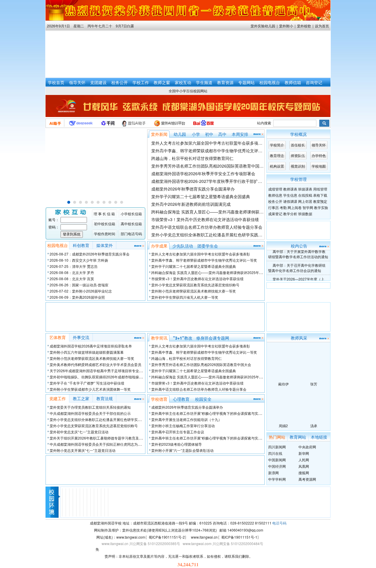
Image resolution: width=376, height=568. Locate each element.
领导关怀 (77, 82)
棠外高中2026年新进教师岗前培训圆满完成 (191, 204)
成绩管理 (275, 188)
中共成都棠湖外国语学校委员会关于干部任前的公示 (90, 413)
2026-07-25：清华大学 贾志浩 (74, 266)
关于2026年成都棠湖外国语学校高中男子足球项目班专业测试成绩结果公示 (108, 370)
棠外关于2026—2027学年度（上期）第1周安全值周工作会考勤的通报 (297, 280)
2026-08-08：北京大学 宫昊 (72, 278)
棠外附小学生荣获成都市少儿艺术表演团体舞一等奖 (90, 389)
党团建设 (98, 82)
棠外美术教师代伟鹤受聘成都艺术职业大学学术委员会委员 (95, 364)
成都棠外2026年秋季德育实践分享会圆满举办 (193, 189)
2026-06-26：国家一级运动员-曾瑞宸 (79, 284)
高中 (222, 134)
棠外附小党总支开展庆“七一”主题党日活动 (82, 450)
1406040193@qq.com (245, 529)
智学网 (308, 207)
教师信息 (275, 195)
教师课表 (290, 188)
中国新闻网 (277, 459)
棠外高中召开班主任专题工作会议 (177, 431)
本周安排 (240, 134)
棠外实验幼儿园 (263, 25)
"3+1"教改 (182, 338)
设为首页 (322, 25)
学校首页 (56, 82)
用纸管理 (320, 188)
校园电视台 (269, 82)
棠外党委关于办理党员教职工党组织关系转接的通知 (90, 407)
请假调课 (290, 201)
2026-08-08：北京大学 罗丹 (72, 272)
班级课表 (305, 188)
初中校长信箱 (104, 223)
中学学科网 (277, 479)
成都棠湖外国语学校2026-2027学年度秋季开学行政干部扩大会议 (210, 181)
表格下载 (320, 195)
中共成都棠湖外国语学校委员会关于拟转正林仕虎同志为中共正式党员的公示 (109, 444)
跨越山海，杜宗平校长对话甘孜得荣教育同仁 (192, 158)
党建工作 (57, 398)
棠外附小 (286, 25)
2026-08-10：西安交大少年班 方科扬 (79, 260)
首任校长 (298, 144)
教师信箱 (293, 82)
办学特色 (319, 155)
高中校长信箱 (131, 223)
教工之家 (81, 398)
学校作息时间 (104, 233)
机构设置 (277, 165)
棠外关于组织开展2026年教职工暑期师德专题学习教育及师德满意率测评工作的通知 (115, 437)
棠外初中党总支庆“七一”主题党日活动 (79, 431)
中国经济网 (277, 466)
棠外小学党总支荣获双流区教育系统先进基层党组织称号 (195, 284)
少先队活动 (182, 246)
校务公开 (119, 82)
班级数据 (305, 213)
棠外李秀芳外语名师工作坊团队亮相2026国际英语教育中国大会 (209, 166)
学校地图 (319, 165)
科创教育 (81, 245)
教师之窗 (162, 82)
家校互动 (183, 82)
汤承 (313, 425)
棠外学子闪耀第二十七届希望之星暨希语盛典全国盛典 (200, 196)
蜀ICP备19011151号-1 (239, 536)
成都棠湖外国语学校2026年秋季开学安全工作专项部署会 (203, 173)
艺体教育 (57, 337)
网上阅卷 (295, 207)
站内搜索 (264, 122)
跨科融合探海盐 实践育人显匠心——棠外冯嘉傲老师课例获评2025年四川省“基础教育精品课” (236, 212)
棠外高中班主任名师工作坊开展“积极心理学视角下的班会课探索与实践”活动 (210, 437)
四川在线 (275, 453)
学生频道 (204, 82)
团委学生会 (207, 246)
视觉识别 (298, 165)
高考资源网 (307, 479)
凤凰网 (303, 466)
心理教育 (181, 399)
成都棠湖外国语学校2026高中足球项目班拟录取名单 (91, 345)
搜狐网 (303, 472)
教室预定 (320, 201)
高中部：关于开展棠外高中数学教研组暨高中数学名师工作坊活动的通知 (298, 252)
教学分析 (290, 213)
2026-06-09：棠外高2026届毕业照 (77, 297)
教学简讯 (159, 338)
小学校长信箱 (131, 213)
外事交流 (81, 337)
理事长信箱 (105, 213)
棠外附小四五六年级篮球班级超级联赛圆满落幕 (87, 352)
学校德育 (159, 399)
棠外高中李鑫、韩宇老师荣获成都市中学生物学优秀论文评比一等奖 (213, 150)
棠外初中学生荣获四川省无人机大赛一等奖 (184, 297)
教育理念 (277, 155)
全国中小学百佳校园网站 (188, 90)
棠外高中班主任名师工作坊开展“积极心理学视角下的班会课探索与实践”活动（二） (216, 413)
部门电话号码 (131, 233)
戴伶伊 (283, 383)
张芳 (313, 383)
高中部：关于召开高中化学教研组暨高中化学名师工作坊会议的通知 (296, 266)
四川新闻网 (277, 446)
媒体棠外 (104, 245)
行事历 (273, 207)
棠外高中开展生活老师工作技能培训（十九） (186, 419)
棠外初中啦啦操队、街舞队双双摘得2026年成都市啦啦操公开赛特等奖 (105, 376)
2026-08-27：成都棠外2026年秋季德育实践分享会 (90, 253)
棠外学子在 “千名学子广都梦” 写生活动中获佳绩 (87, 382)
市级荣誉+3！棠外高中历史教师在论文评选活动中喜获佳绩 (205, 219)
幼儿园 (180, 134)
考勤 (283, 207)
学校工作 (140, 82)
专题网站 (246, 82)
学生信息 (290, 195)
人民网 (303, 459)
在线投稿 (305, 195)
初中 (209, 134)
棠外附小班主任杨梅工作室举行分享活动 (183, 425)
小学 (196, 134)
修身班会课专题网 (212, 338)
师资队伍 (298, 155)
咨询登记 (314, 82)
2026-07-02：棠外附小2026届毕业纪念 (81, 290)
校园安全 (203, 399)
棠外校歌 (304, 25)
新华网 (303, 453)
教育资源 (225, 82)
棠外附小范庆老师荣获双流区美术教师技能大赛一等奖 (193, 290)
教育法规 (104, 398)
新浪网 (273, 472)
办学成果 (159, 246)
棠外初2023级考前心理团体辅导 (176, 444)
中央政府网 (307, 446)
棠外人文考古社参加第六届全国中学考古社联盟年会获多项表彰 (208, 143)
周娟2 (283, 425)
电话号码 (279, 522)
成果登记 (275, 213)
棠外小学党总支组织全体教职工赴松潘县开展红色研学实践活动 (208, 235)
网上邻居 (305, 201)
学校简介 (277, 144)
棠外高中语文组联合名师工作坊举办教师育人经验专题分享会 (206, 227)
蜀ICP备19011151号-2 (167, 536)
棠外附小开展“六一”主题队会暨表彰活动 (182, 450)
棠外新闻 (159, 134)
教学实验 (321, 207)
